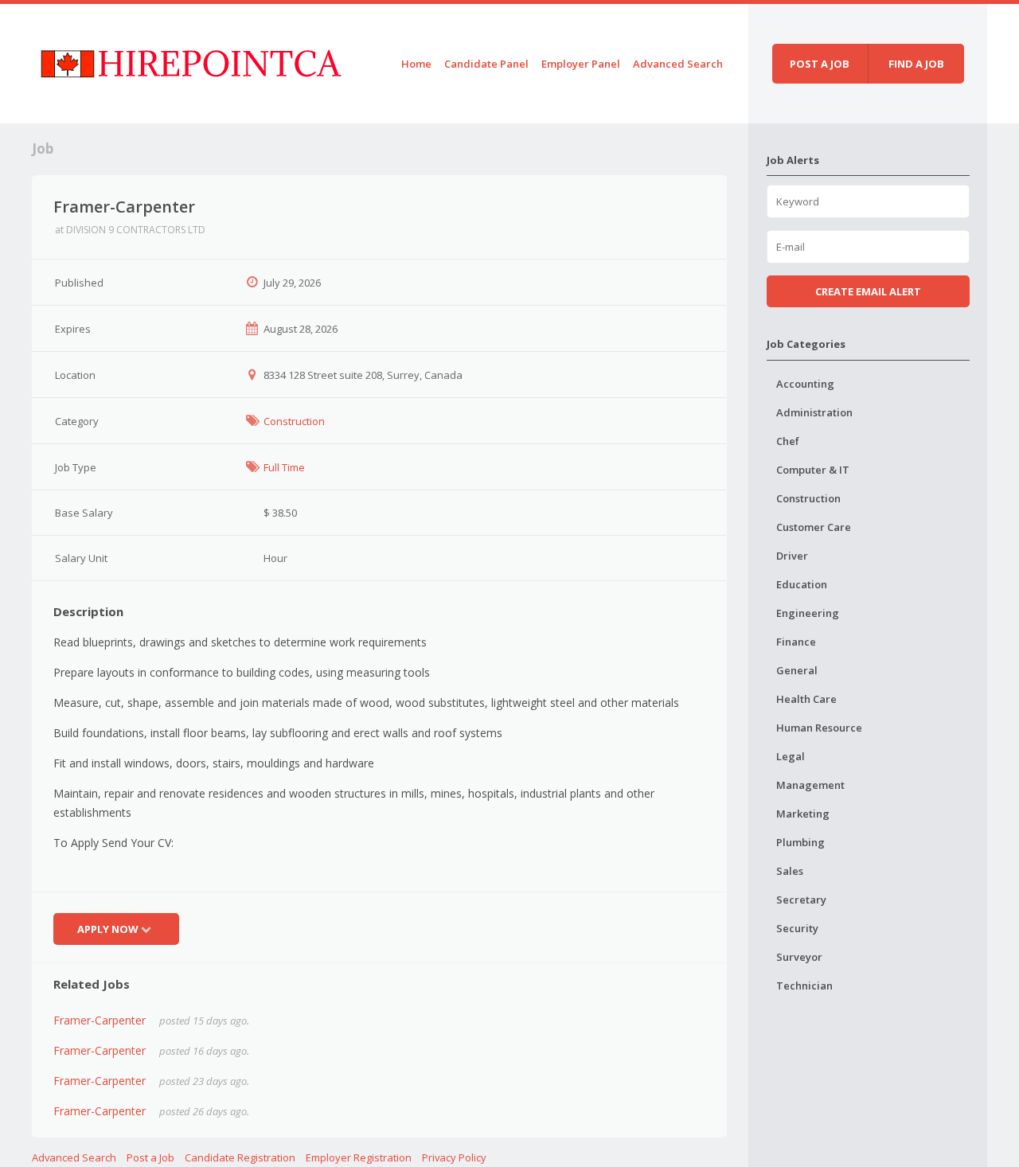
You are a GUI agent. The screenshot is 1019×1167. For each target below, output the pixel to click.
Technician (804, 985)
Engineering (807, 613)
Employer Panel (580, 64)
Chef (787, 441)
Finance (796, 641)
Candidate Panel (486, 64)
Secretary (801, 899)
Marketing (803, 813)
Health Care (806, 699)
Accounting (805, 384)
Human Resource (819, 727)
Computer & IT (812, 470)
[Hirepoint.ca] (190, 61)
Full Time (284, 467)
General (797, 670)
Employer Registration (359, 1157)
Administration (814, 412)
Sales (789, 871)
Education (801, 584)
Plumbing (800, 842)
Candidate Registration (240, 1157)
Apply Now (108, 929)
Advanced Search (678, 64)
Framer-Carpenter (99, 1020)
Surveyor (799, 957)
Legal (790, 756)
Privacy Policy (454, 1157)
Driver (792, 555)
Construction (294, 421)
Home (416, 64)
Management (810, 785)
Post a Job (150, 1157)
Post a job (819, 64)
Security (797, 928)
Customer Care (813, 527)
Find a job (916, 64)
